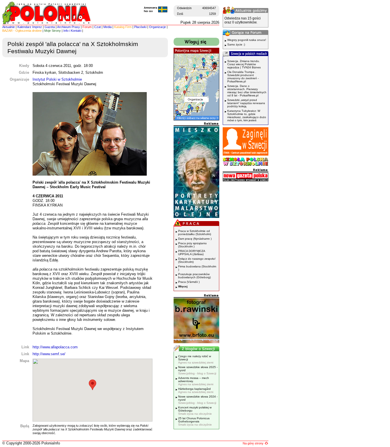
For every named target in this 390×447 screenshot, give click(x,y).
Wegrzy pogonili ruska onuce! (246, 39)
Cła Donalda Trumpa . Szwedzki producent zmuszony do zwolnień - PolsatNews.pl (243, 76)
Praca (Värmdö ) (189, 281)
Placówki (140, 27)
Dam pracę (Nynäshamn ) (195, 238)
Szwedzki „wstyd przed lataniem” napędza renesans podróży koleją (246, 103)
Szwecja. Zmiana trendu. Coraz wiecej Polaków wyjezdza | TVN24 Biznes (244, 64)
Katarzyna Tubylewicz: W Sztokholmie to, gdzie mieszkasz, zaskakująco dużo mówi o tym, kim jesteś (246, 115)
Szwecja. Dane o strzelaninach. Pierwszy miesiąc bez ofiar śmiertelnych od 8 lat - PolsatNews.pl (246, 90)
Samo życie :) (236, 44)
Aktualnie (8, 27)
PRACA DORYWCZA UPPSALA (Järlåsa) (191, 252)
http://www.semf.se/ (49, 354)
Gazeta (50, 27)
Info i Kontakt (72, 30)
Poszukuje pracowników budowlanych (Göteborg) (194, 276)
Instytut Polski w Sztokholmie (57, 79)
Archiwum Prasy (68, 27)
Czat (97, 27)
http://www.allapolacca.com (55, 347)
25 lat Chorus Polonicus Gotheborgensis (195, 421)
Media (107, 27)
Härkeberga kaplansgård (195, 390)
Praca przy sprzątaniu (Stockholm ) (192, 245)
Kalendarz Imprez (29, 27)
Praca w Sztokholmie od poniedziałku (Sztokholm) (194, 232)
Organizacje (157, 27)
